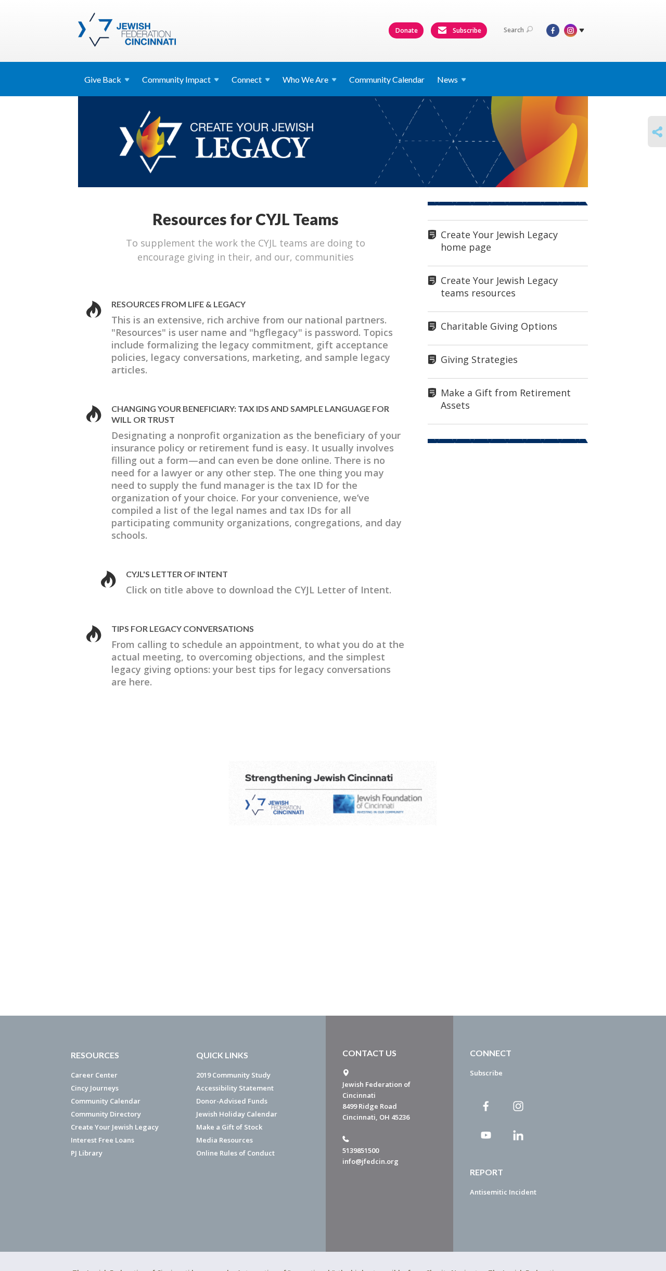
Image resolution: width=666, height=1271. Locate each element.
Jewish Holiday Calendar (236, 1114)
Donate (406, 30)
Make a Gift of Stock (229, 1127)
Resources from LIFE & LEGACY (178, 304)
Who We (305, 79)
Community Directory (106, 1114)
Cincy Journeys (95, 1088)
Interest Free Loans (102, 1140)
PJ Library (87, 1153)
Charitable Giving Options (499, 326)
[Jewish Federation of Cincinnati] (128, 29)
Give (102, 79)
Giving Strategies (479, 359)
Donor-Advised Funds (231, 1101)
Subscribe (466, 30)
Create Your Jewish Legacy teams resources (499, 286)
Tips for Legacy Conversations (182, 628)
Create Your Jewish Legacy (115, 1127)
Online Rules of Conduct (235, 1153)
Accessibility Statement (235, 1088)
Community (176, 79)
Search (514, 29)
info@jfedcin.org (370, 1161)
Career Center (94, 1075)
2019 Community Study (233, 1075)
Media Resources (224, 1140)
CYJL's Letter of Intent (177, 574)
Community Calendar (387, 79)
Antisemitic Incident (503, 1192)
